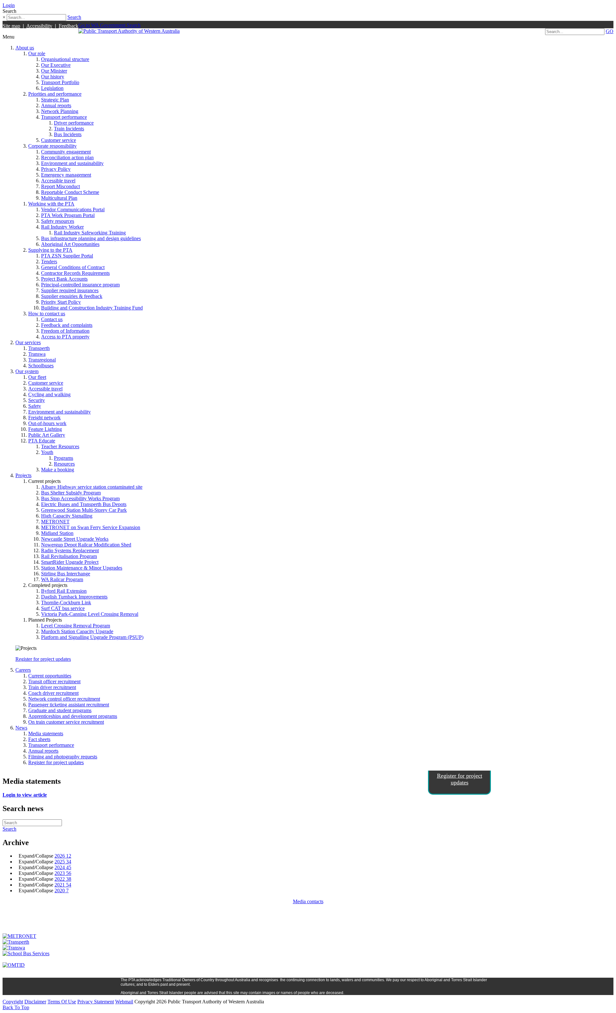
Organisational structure (65, 59)
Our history (52, 76)
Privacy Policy (56, 169)
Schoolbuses (41, 365)
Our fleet (37, 377)
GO (609, 31)
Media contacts (308, 901)
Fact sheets (39, 739)
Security (36, 400)
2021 (63, 884)
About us (24, 47)
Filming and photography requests (62, 756)
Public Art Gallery (46, 435)
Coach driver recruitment (53, 693)
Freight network (44, 417)
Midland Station (57, 533)
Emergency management (66, 175)
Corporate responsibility (52, 146)
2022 (63, 879)
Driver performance (74, 123)
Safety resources (57, 221)
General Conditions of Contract (73, 267)
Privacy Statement (95, 1001)
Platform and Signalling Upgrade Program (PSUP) (92, 637)
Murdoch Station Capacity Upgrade (77, 631)
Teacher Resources (60, 446)
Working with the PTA (51, 203)
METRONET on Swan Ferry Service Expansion (90, 527)
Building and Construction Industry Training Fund (92, 307)
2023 (63, 873)
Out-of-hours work (47, 423)
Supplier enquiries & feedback (71, 296)
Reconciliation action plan (67, 157)
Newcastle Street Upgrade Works (74, 539)
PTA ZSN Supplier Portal (67, 255)
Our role (36, 53)
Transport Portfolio (60, 82)
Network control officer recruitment (64, 699)
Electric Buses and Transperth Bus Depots (83, 504)
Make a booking (57, 469)
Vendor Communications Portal (73, 209)
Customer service (58, 140)
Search (74, 17)
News (21, 727)
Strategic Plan (55, 99)
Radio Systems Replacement (70, 550)
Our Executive (56, 65)
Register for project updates (43, 659)
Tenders (49, 261)
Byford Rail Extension (64, 591)
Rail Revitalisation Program (69, 556)
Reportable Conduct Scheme (70, 192)
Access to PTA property (65, 336)
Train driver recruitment (52, 687)
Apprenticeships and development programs (72, 716)
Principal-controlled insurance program (80, 284)
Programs (63, 458)
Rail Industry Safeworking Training (90, 232)
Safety (34, 406)
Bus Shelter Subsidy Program (71, 492)
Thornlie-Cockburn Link (66, 602)
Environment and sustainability (72, 163)
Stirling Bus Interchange (65, 573)
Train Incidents (69, 128)
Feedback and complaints (66, 325)
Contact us (52, 319)
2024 (63, 867)
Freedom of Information (65, 331)
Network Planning (59, 111)
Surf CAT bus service (63, 608)
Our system (26, 371)
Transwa (37, 354)
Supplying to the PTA (50, 250)
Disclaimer (35, 1001)
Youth (47, 452)
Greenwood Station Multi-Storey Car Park (84, 510)
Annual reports (56, 105)
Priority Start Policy (61, 302)
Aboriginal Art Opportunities (70, 244)
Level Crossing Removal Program (75, 625)
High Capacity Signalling (66, 516)
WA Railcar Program (62, 579)
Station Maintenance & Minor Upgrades (81, 568)
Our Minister (54, 71)
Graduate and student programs (59, 710)
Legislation (52, 88)
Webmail (124, 1001)
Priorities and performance (54, 94)
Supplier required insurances (69, 290)
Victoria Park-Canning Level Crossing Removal (89, 614)
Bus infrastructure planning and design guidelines (91, 238)
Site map (11, 26)
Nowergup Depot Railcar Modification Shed (86, 544)
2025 (63, 861)
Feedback (68, 26)
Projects (23, 475)
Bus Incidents (67, 134)
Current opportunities (49, 675)
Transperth (39, 348)
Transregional (42, 359)
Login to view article (25, 795)
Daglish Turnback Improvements (74, 596)
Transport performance (64, 117)
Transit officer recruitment (54, 681)
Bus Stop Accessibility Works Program (80, 498)
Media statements (45, 733)
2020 (62, 890)
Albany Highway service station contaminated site (91, 487)
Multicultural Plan (59, 198)
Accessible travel (58, 180)
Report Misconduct (60, 186)
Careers (23, 670)
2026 (63, 856)
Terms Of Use (61, 1001)
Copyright (13, 1001)
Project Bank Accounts (64, 279)
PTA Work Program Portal (68, 215)
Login (9, 5)
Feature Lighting (45, 429)
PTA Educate (41, 440)
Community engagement (66, 151)
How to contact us (46, 313)
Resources (64, 464)
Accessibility (39, 26)
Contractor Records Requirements (75, 273)
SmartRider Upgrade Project (69, 562)
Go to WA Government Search (109, 25)
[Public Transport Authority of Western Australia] (129, 31)
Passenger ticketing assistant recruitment (68, 704)
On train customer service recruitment (66, 722)
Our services (28, 342)
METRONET (55, 521)
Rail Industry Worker (62, 227)
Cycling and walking (49, 394)
